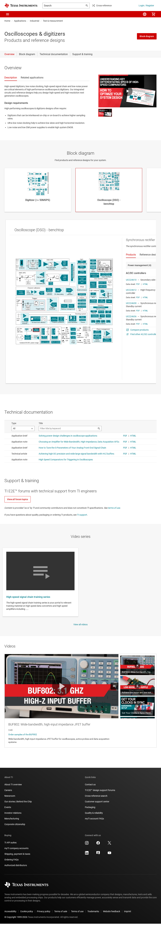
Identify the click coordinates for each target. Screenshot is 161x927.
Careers (8, 790)
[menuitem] (144, 14)
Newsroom (9, 796)
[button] (7, 14)
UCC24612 (131, 290)
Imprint (127, 911)
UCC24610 (131, 280)
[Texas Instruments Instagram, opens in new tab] (87, 844)
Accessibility (10, 911)
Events (7, 807)
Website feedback (111, 911)
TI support (82, 515)
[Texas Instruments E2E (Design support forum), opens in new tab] (98, 854)
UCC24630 (131, 303)
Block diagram (147, 36)
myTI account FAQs (94, 818)
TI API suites (10, 842)
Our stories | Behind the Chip (18, 801)
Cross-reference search (96, 796)
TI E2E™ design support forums (100, 790)
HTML (145, 284)
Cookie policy (26, 911)
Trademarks (93, 911)
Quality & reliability (94, 813)
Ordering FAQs (11, 859)
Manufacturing (11, 818)
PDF (138, 284)
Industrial (34, 21)
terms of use (114, 508)
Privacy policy (43, 911)
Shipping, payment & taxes (17, 854)
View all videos (80, 624)
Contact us (90, 784)
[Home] (20, 5)
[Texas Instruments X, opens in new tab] (109, 844)
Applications (20, 21)
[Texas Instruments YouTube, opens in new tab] (109, 854)
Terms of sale (60, 911)
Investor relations (12, 813)
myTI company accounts (16, 848)
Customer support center (97, 801)
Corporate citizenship (14, 824)
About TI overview (13, 784)
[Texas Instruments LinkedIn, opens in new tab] (87, 854)
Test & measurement (53, 21)
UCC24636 (131, 316)
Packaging (90, 807)
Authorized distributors (15, 865)
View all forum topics (17, 499)
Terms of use (77, 911)
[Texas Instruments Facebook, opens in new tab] (98, 844)
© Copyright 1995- (15, 917)
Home (7, 21)
